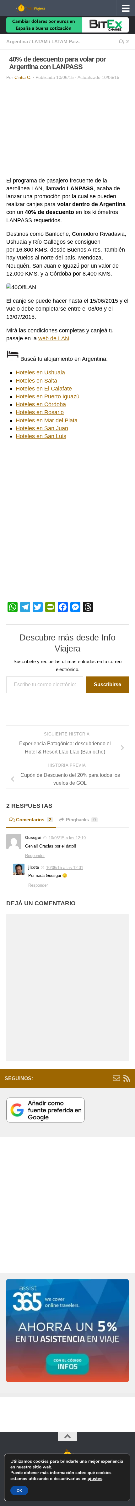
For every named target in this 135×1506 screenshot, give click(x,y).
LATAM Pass (65, 41)
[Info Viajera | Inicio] (39, 8)
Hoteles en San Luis (41, 436)
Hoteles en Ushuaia (40, 372)
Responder (35, 855)
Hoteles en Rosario (40, 412)
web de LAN (53, 338)
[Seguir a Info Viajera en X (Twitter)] (86, 1078)
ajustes (95, 1478)
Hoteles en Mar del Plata (47, 420)
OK (19, 1490)
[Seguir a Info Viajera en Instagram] (66, 1078)
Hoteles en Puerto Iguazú (47, 396)
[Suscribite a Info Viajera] (116, 1078)
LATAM (40, 41)
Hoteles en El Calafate (44, 388)
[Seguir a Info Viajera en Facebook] (96, 1078)
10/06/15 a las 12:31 (64, 867)
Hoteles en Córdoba (41, 404)
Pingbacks (81, 819)
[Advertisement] (67, 130)
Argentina (17, 41)
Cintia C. (22, 77)
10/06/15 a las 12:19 (67, 838)
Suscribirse (107, 684)
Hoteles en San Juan (42, 428)
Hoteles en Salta (36, 381)
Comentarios (33, 819)
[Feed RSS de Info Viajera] (126, 1078)
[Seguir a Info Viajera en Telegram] (106, 1078)
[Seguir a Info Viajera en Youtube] (76, 1078)
